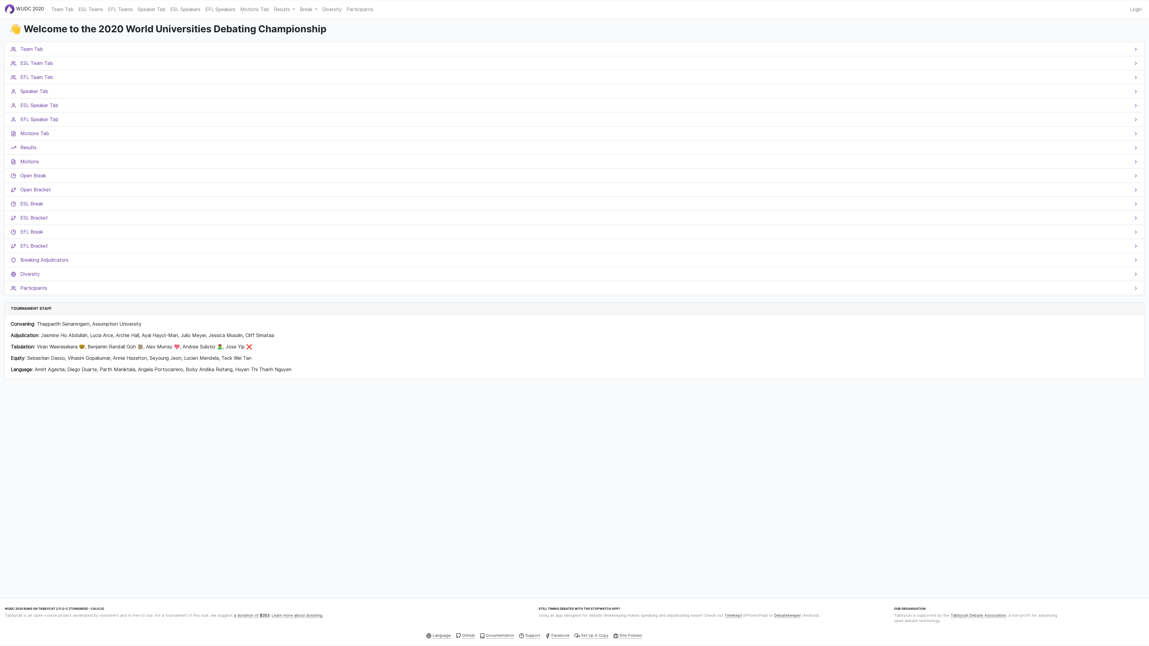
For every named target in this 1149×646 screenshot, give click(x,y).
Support (532, 635)
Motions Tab (254, 9)
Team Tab (62, 9)
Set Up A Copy (594, 635)
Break (307, 9)
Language (442, 635)
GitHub (468, 635)
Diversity (332, 9)
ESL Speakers (185, 9)
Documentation (500, 635)
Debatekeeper (787, 615)
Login (1136, 9)
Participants (359, 9)
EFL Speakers (220, 9)
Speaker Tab (151, 9)
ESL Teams (90, 9)
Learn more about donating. (297, 615)
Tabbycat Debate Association (978, 615)
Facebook (560, 635)
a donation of (252, 615)
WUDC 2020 (29, 9)
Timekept (733, 615)
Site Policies (631, 635)
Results (282, 9)
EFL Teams (120, 9)
